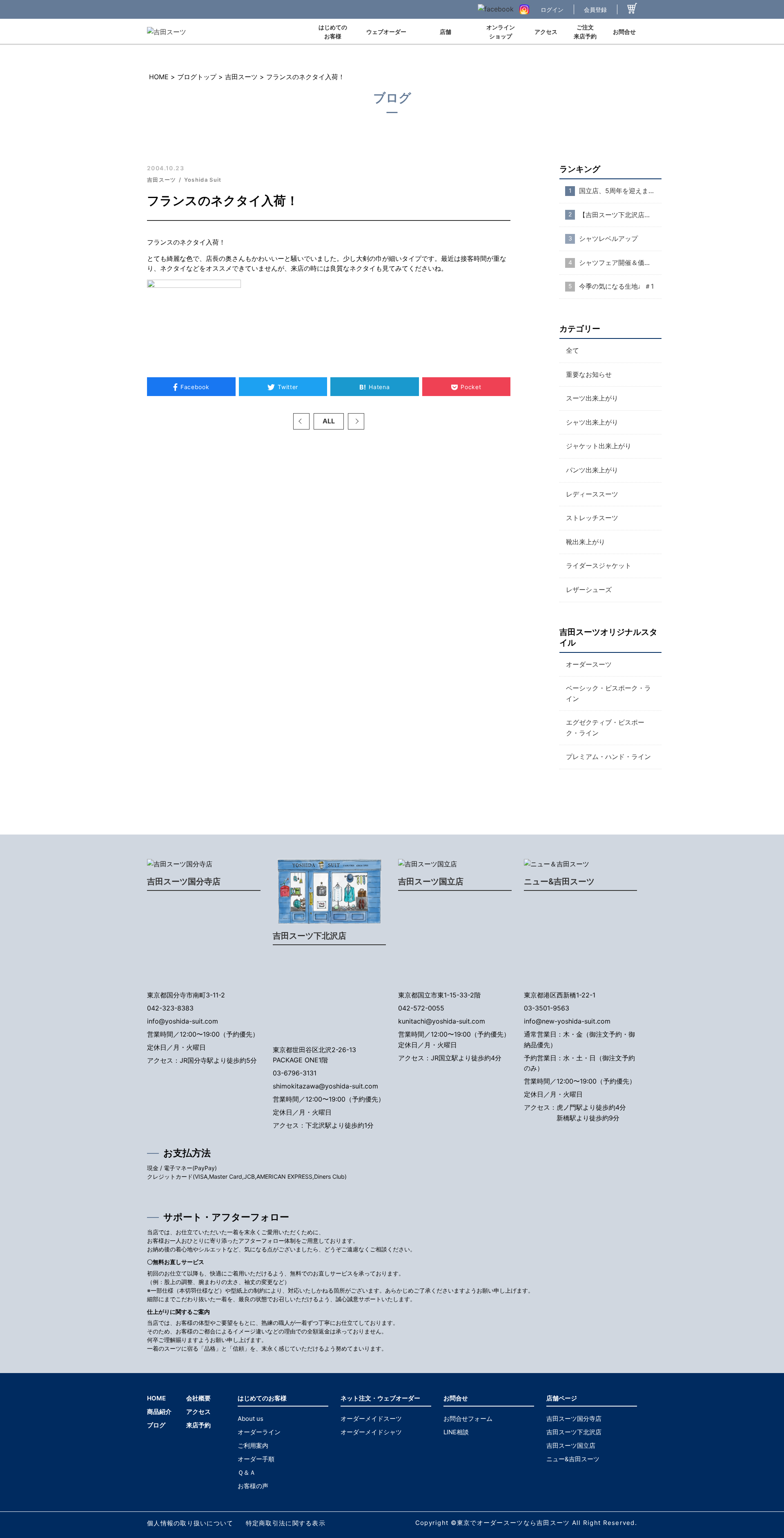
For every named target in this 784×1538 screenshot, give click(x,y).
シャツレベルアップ (608, 238)
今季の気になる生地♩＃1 (616, 286)
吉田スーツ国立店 (430, 881)
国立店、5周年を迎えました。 (620, 191)
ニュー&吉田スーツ (559, 881)
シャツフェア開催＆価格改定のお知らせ (620, 262)
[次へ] (356, 421)
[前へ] (301, 421)
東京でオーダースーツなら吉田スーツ (513, 1523)
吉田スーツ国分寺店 (183, 881)
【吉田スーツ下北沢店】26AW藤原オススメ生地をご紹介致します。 (620, 215)
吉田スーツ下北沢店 (309, 936)
